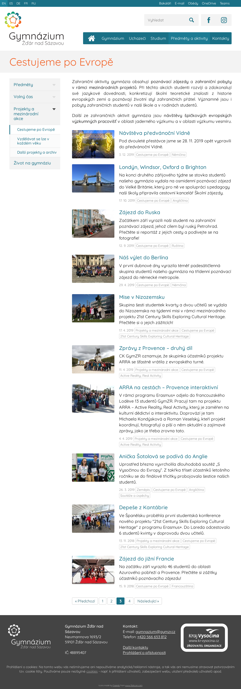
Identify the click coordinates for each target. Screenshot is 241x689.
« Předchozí (85, 601)
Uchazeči (137, 38)
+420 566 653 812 (152, 636)
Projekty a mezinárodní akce (26, 113)
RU (34, 3)
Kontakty (220, 38)
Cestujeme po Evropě (36, 129)
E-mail (179, 3)
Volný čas (23, 96)
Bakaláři (165, 3)
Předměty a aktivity (189, 38)
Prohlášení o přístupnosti (144, 652)
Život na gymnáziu (32, 163)
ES (11, 3)
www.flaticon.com (133, 685)
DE (18, 3)
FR (26, 3)
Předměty (23, 84)
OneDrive (209, 3)
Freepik (116, 685)
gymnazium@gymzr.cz (155, 631)
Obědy (193, 3)
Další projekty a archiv (37, 152)
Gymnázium (113, 38)
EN (4, 3)
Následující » (148, 601)
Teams (225, 3)
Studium (158, 38)
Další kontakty (135, 647)
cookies (92, 671)
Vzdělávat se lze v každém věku (33, 140)
